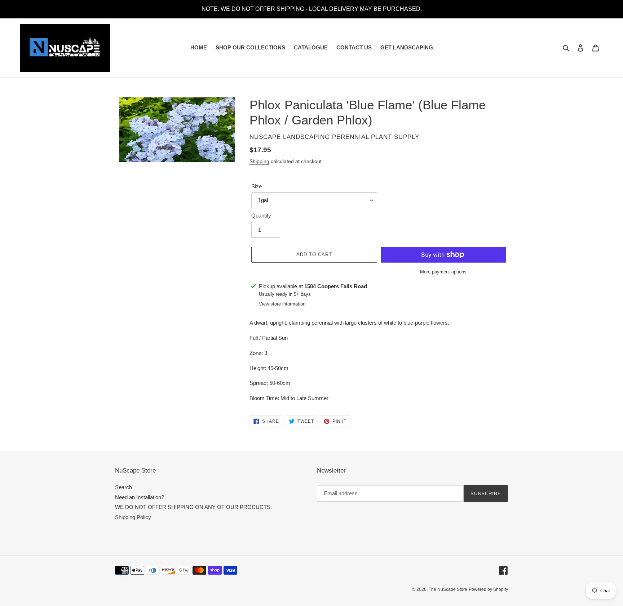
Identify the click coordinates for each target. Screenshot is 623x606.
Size (256, 186)
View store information (282, 304)
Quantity (261, 215)
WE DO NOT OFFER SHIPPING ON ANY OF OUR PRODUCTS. (193, 507)
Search (123, 487)
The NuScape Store (448, 589)
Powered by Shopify (488, 589)
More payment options (443, 272)
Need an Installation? (139, 497)
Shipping (259, 161)
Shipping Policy (133, 517)
